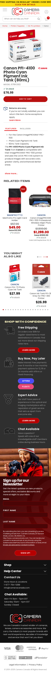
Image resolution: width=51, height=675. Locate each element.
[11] (27, 309)
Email (6, 499)
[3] (8, 309)
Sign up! (25, 553)
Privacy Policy (35, 664)
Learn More (28, 350)
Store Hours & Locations (15, 581)
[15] (37, 309)
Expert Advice (27, 395)
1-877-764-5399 (12, 584)
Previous (39, 257)
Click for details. (25, 4)
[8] (20, 309)
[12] (30, 309)
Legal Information (17, 664)
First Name (9, 510)
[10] (25, 309)
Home (4, 26)
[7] (18, 309)
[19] (47, 309)
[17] (42, 309)
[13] (32, 309)
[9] (23, 309)
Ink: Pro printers (34, 26)
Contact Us (12, 577)
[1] (3, 309)
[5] (13, 309)
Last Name (9, 521)
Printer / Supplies (18, 26)
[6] (15, 309)
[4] (10, 309)
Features (10, 128)
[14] (35, 309)
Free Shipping (28, 328)
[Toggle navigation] (5, 10)
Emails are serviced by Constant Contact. (19, 545)
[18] (45, 309)
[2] (5, 309)
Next (45, 257)
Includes (25, 128)
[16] (40, 309)
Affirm (26, 380)
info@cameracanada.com (17, 587)
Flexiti (26, 386)
